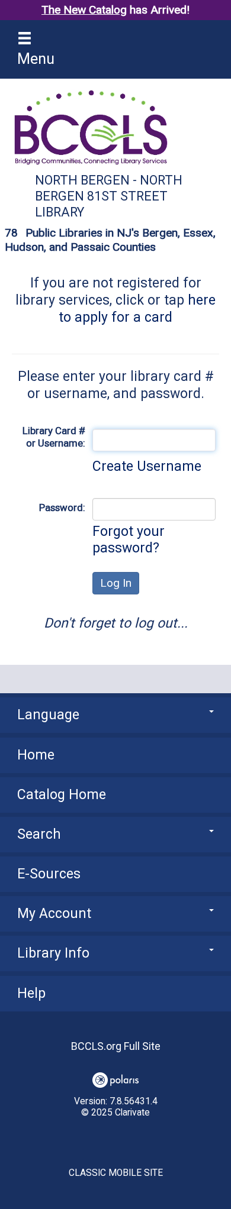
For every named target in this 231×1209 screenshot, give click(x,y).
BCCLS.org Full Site (116, 1046)
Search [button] (39, 834)
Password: (62, 507)
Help (31, 993)
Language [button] (48, 715)
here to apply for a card (137, 308)
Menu (35, 58)
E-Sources (49, 874)
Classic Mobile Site (116, 1173)
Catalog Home (61, 795)
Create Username (146, 466)
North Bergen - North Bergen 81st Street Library (108, 196)
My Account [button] (54, 914)
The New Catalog (84, 10)
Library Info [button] (53, 953)
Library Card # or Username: (54, 437)
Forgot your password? (128, 540)
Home (35, 755)
